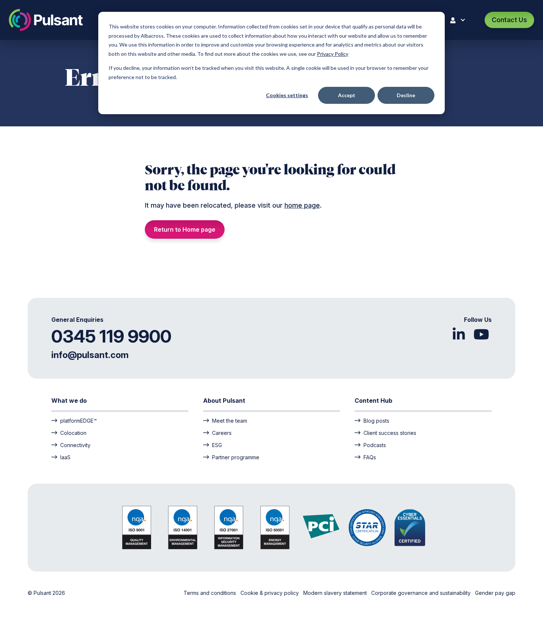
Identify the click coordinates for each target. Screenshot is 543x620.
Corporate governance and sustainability (421, 593)
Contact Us (509, 20)
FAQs (369, 457)
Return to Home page (184, 229)
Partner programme (235, 457)
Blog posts (376, 420)
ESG (217, 445)
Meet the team (229, 420)
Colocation (73, 433)
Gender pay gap (495, 593)
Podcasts (374, 445)
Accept (346, 95)
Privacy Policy (332, 54)
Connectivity (75, 445)
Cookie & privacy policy (270, 593)
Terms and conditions (211, 593)
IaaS (65, 457)
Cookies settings (287, 95)
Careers (222, 433)
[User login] (459, 20)
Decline (406, 95)
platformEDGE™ (78, 420)
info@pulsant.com (90, 355)
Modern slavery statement (335, 593)
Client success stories (389, 433)
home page (302, 205)
